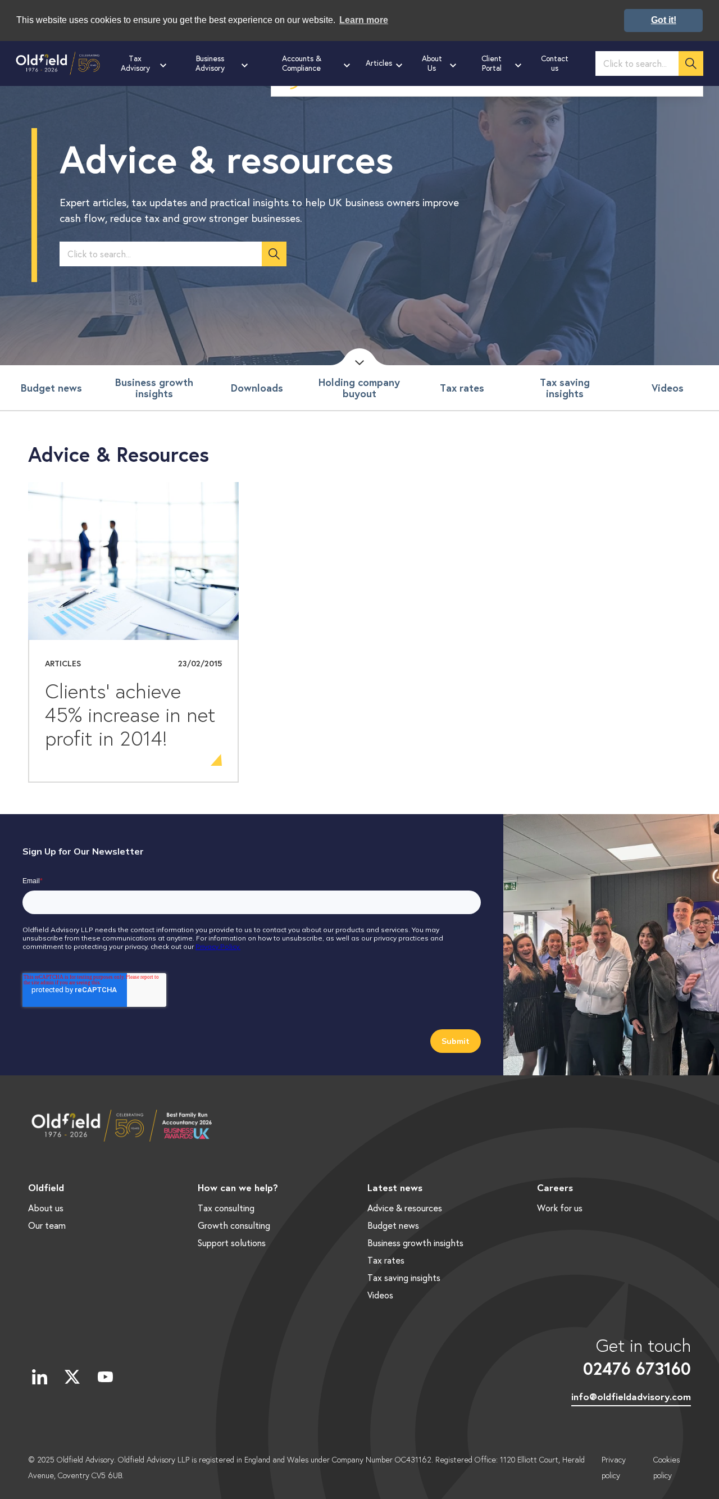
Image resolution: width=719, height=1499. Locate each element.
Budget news (51, 387)
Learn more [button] (363, 20)
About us (45, 1208)
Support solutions (232, 1242)
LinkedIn (39, 1377)
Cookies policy (666, 1467)
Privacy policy (614, 1467)
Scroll (359, 356)
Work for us (560, 1208)
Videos (668, 387)
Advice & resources (404, 1208)
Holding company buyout (359, 387)
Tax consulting (226, 1208)
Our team (47, 1225)
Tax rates (462, 387)
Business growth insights (154, 387)
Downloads (257, 387)
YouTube (105, 1377)
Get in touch (637, 1356)
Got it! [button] (663, 20)
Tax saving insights (565, 387)
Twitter (72, 1377)
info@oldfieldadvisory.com (631, 1396)
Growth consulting (234, 1225)
